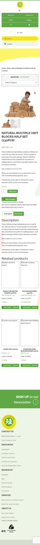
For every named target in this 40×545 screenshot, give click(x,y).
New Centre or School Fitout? (12, 500)
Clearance (5, 491)
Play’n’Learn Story (8, 517)
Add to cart (12, 191)
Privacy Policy (12, 521)
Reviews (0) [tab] (18, 214)
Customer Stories (8, 453)
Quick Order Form (8, 457)
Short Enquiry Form (9, 440)
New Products (7, 487)
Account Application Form (11, 466)
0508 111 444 (15, 436)
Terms (4, 521)
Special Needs (7, 483)
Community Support (9, 461)
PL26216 (20, 207)
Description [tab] (8, 214)
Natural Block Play (8, 207)
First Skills (33, 205)
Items (9, 44)
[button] (35, 93)
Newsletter (6, 449)
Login (11, 20)
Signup (29, 20)
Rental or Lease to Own (10, 504)
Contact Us (29, 15)
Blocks (19, 205)
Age (3, 479)
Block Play (25, 205)
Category (5, 475)
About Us (11, 15)
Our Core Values (8, 513)
